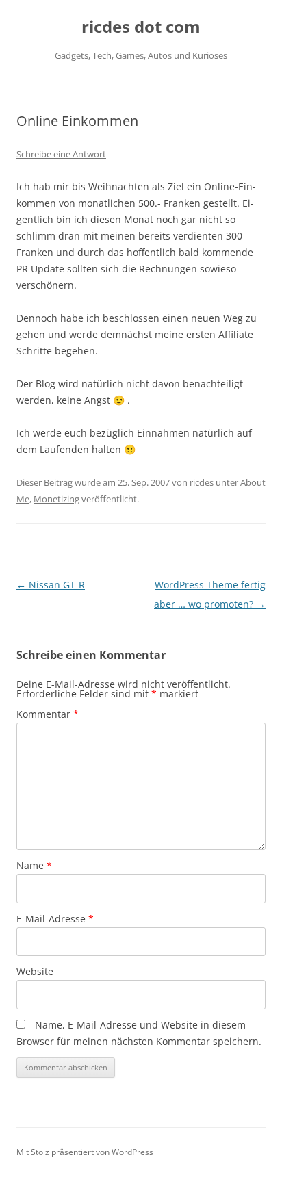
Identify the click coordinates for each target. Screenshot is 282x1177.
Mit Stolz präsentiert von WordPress (84, 1152)
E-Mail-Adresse (55, 918)
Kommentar (47, 714)
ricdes (202, 482)
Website (34, 971)
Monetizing (56, 499)
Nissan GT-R (50, 584)
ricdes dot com (141, 27)
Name (34, 865)
